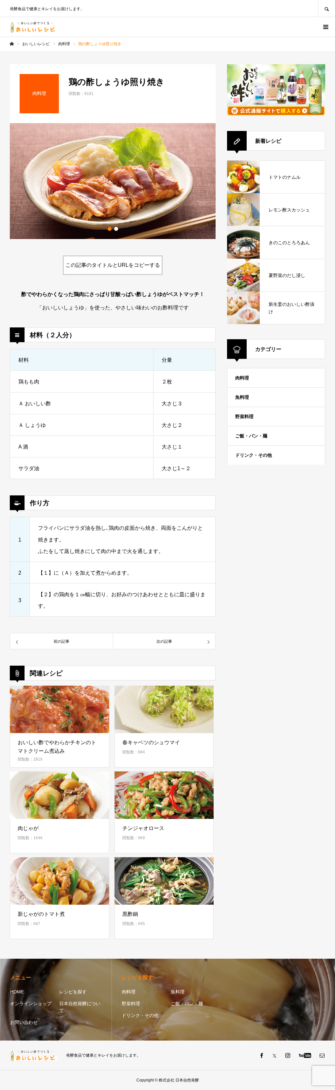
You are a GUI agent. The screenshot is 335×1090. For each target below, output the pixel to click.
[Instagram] (287, 1055)
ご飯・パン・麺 (251, 435)
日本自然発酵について (79, 1007)
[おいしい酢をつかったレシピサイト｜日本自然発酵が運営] (34, 27)
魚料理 (242, 397)
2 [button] (116, 229)
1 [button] (110, 229)
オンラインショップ (30, 1003)
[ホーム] (12, 44)
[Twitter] (274, 1055)
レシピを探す (73, 991)
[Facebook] (261, 1055)
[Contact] (322, 1055)
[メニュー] (325, 27)
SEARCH (326, 8)
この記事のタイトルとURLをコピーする (112, 265)
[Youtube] (304, 1055)
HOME (17, 991)
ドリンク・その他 (253, 455)
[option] (113, 181)
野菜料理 (244, 416)
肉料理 (242, 377)
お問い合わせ (24, 1022)
